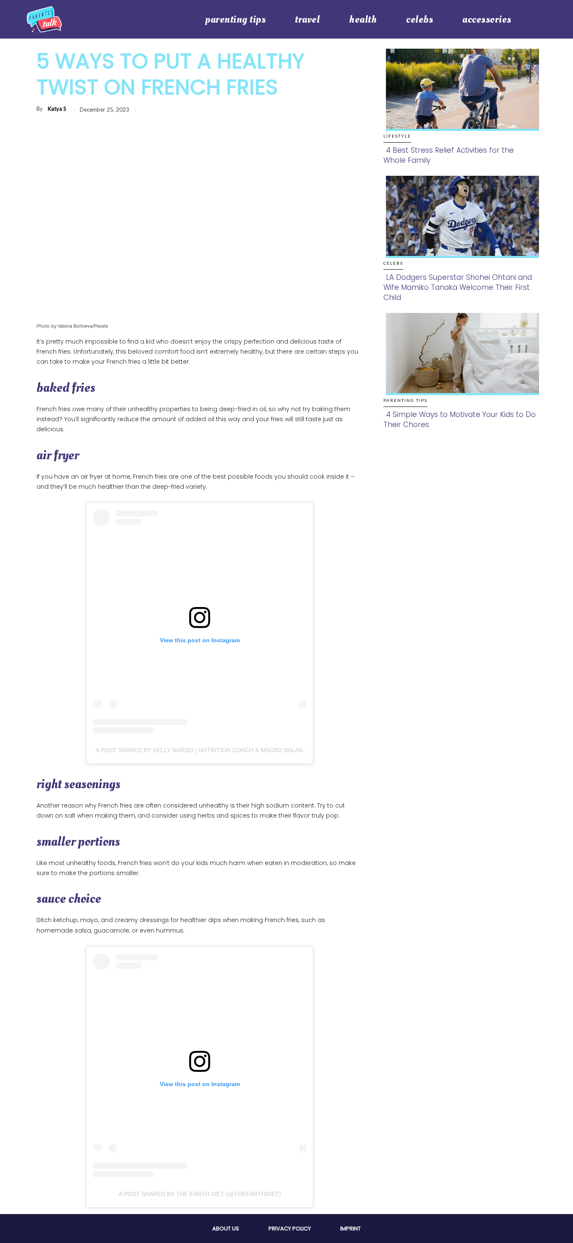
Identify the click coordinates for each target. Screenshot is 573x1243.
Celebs (393, 263)
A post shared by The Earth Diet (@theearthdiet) (200, 1194)
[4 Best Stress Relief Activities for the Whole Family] (460, 98)
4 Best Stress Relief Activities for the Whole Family (448, 155)
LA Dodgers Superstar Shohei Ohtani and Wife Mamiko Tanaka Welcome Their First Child (457, 287)
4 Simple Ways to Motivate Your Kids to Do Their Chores (459, 419)
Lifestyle (397, 135)
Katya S (57, 108)
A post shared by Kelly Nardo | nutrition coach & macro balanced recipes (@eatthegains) (245, 750)
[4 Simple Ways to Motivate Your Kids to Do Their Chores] (460, 362)
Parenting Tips (405, 400)
